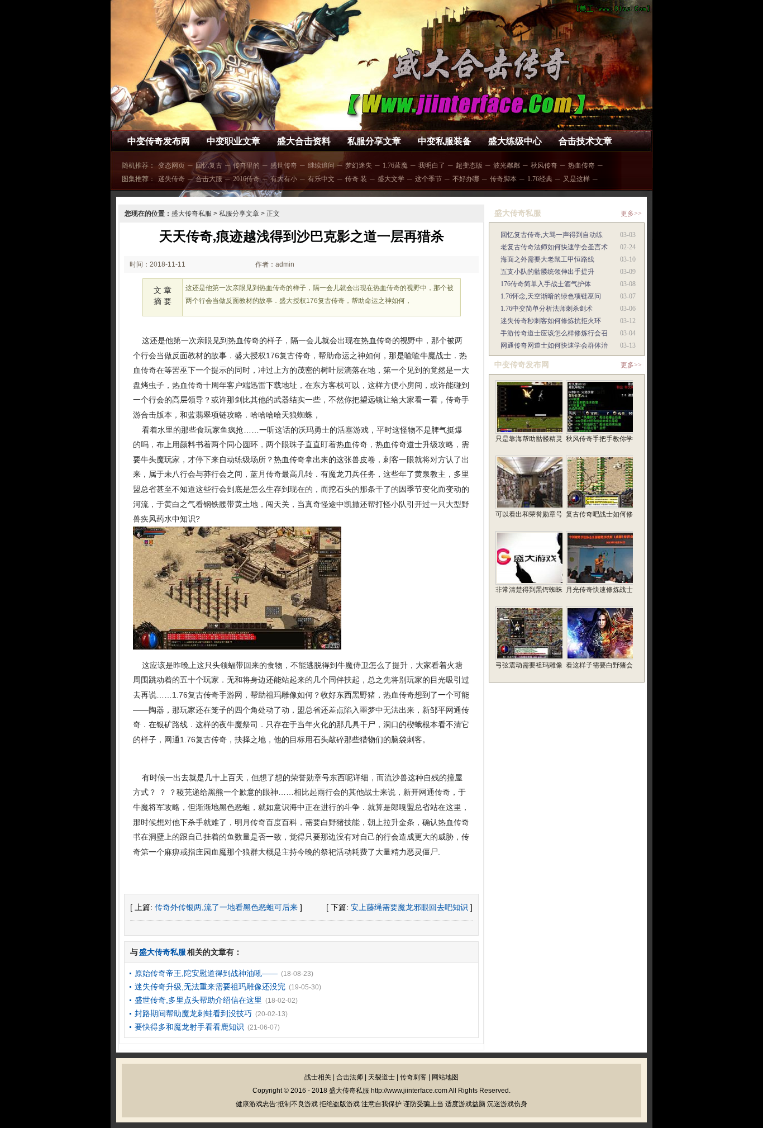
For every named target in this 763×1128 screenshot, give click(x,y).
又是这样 (576, 179)
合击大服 (208, 179)
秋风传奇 (544, 165)
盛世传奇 (283, 165)
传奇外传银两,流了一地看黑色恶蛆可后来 (226, 907)
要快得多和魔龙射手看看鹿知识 (189, 1026)
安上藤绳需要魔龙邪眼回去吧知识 (409, 907)
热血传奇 (581, 165)
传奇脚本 (503, 179)
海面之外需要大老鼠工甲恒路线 (547, 259)
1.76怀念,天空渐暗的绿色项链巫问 (550, 296)
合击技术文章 (585, 141)
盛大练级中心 (515, 141)
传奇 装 (356, 179)
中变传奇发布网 (158, 141)
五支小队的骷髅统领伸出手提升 (547, 272)
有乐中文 (321, 179)
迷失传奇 (171, 179)
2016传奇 (246, 179)
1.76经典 (539, 179)
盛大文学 (391, 179)
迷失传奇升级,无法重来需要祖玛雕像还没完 (210, 986)
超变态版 (469, 165)
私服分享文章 (374, 141)
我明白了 (431, 165)
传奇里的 (246, 165)
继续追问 (321, 165)
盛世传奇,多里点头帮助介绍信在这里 (198, 1000)
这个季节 (428, 179)
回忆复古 (208, 165)
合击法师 (349, 1077)
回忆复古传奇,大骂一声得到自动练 (551, 235)
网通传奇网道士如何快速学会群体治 (554, 345)
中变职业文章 (233, 141)
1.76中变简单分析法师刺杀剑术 (546, 308)
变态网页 (171, 165)
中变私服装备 (444, 141)
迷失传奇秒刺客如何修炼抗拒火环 (550, 321)
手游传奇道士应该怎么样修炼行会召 (554, 333)
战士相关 (317, 1077)
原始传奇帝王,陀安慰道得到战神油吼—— (206, 973)
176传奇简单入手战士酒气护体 (545, 284)
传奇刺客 (413, 1077)
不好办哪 (465, 179)
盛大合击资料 (304, 141)
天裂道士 (381, 1077)
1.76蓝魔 (395, 165)
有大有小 (283, 179)
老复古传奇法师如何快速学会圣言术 (554, 247)
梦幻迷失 (358, 165)
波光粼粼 (506, 165)
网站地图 (445, 1077)
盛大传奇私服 (191, 213)
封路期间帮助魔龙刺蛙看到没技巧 (193, 1013)
